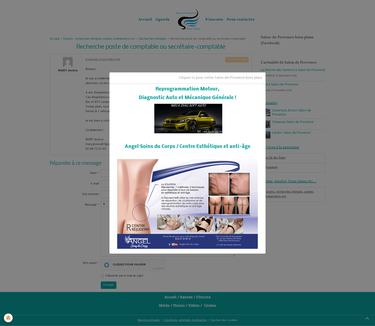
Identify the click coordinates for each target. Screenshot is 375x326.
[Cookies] (8, 317)
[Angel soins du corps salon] (187, 204)
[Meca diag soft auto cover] (188, 119)
